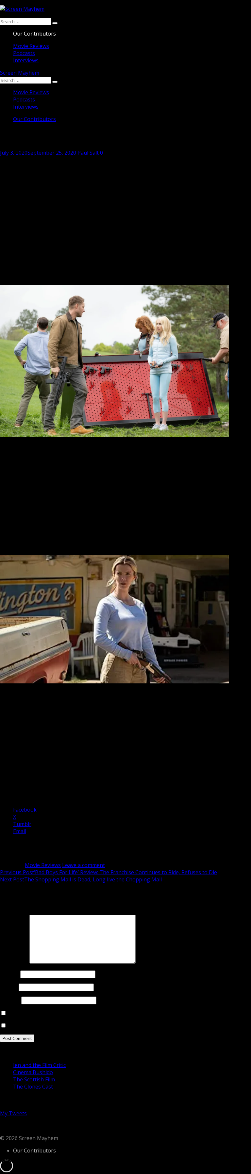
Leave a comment (83, 865)
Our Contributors (34, 33)
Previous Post (108, 872)
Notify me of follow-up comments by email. (60, 1013)
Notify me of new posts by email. (48, 1025)
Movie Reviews (31, 46)
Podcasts (24, 53)
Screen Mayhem (19, 72)
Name (9, 974)
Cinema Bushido (33, 1072)
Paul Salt (88, 152)
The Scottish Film (34, 1079)
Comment (14, 961)
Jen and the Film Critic (39, 1065)
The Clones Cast (33, 1086)
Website (10, 1000)
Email (8, 987)
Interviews (26, 60)
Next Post (81, 879)
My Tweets (13, 1113)
